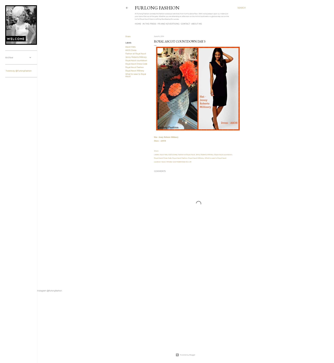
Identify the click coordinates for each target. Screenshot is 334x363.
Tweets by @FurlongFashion (19, 71)
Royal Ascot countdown (136, 60)
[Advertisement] (198, 258)
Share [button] (128, 36)
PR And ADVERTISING (168, 24)
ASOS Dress (130, 50)
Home (138, 24)
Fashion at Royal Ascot (135, 54)
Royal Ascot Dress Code (136, 64)
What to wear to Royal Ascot (215, 158)
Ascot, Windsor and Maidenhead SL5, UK (176, 162)
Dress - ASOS (160, 140)
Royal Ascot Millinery (134, 71)
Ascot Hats (130, 47)
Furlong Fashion (157, 8)
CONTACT (185, 24)
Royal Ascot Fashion (134, 67)
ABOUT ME (196, 24)
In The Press (149, 24)
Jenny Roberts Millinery (136, 57)
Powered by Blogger (187, 355)
